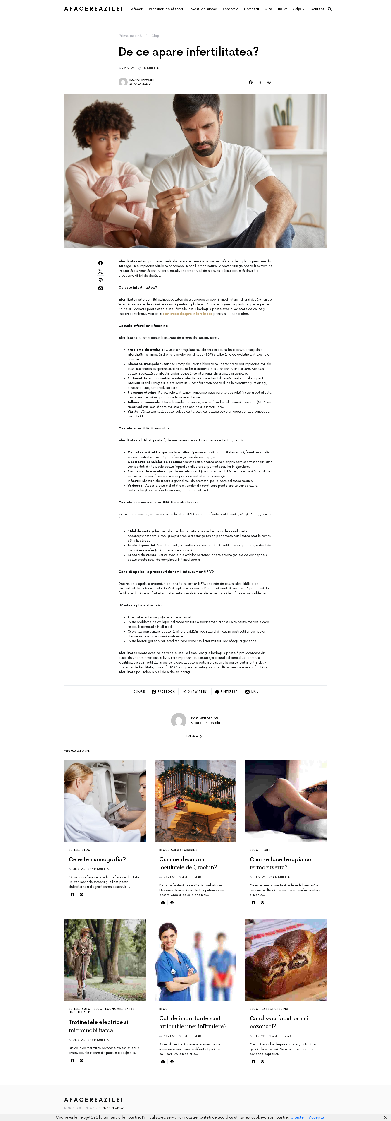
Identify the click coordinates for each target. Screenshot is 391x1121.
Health (267, 850)
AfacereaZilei (94, 9)
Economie (113, 1009)
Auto (86, 1009)
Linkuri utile (79, 1012)
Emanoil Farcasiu (141, 80)
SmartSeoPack (114, 1108)
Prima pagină (130, 36)
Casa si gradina (184, 850)
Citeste (297, 1117)
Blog (155, 36)
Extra (129, 1009)
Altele (74, 850)
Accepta (316, 1117)
